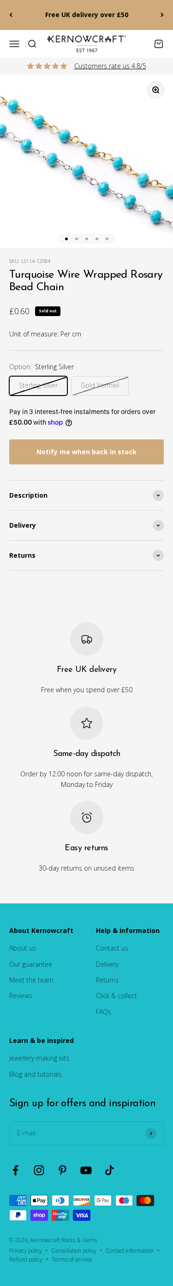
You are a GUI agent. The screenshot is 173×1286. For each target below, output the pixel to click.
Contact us (112, 948)
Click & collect (116, 995)
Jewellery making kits (39, 1058)
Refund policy (25, 1259)
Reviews (20, 995)
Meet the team (31, 979)
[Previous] (10, 15)
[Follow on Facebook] (15, 1170)
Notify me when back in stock (86, 451)
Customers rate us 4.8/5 (110, 65)
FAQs (103, 1011)
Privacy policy (25, 1251)
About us (22, 948)
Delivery (107, 964)
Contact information (130, 1251)
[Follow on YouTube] (86, 1170)
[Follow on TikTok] (109, 1170)
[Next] (162, 15)
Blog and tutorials (35, 1074)
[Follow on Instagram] (39, 1170)
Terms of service (72, 1259)
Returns (107, 979)
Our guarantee (30, 964)
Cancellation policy (73, 1251)
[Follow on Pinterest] (62, 1170)
